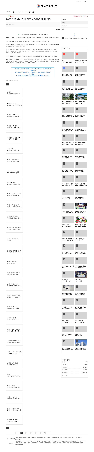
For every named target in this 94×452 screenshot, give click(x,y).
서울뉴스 (14, 12)
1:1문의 (11, 443)
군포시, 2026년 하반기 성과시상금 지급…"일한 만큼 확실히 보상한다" (13, 330)
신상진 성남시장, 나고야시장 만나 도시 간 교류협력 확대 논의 (14, 319)
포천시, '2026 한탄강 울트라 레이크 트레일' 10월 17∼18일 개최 (13, 161)
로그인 (85, 1)
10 (44, 432)
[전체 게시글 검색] (87, 12)
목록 (58, 29)
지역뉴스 (20, 12)
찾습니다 (34, 12)
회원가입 (79, 1)
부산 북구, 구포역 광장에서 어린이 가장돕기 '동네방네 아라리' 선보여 (14, 105)
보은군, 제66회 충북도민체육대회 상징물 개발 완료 (14, 387)
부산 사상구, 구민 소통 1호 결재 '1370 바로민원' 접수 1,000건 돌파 (14, 172)
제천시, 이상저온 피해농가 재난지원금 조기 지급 (14, 398)
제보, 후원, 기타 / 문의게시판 (69, 441)
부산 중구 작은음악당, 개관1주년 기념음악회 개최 (13, 116)
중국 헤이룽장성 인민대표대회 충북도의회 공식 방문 (14, 184)
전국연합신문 (11, 438)
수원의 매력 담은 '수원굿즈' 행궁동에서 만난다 (13, 308)
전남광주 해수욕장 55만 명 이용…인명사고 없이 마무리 (13, 229)
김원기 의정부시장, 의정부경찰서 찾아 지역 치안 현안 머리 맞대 (13, 285)
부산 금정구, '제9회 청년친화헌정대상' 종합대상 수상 (12, 421)
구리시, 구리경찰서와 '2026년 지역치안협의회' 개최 (14, 206)
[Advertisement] (73, 44)
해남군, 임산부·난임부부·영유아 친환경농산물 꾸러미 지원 (14, 195)
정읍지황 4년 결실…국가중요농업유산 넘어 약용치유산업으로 (13, 218)
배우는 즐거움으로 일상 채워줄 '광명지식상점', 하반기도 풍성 (13, 342)
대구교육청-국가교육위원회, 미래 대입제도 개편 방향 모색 (14, 150)
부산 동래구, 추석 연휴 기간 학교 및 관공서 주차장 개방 (13, 139)
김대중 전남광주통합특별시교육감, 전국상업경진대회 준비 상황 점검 (76, 39)
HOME (8, 12)
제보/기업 (27, 12)
